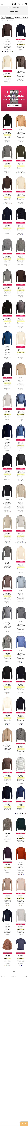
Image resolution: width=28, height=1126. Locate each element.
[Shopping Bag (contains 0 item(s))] (25, 3)
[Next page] (24, 976)
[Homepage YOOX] (14, 4)
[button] (14, 971)
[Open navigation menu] (2, 3)
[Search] (18, 3)
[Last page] (26, 976)
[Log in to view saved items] (22, 3)
